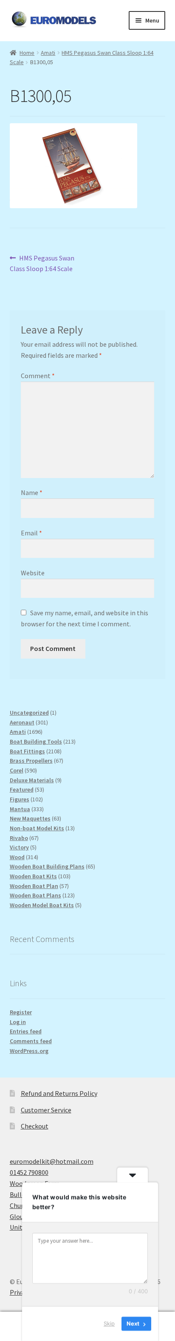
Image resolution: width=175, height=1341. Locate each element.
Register (21, 1012)
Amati (48, 53)
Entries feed (26, 1031)
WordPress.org (29, 1051)
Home (27, 53)
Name (31, 492)
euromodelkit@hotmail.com (51, 1161)
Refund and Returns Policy (59, 1093)
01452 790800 (29, 1172)
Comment (38, 375)
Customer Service (46, 1110)
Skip (109, 1323)
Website (33, 573)
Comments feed (31, 1041)
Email (31, 533)
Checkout (34, 1126)
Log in (18, 1022)
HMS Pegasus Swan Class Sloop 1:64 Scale (42, 263)
